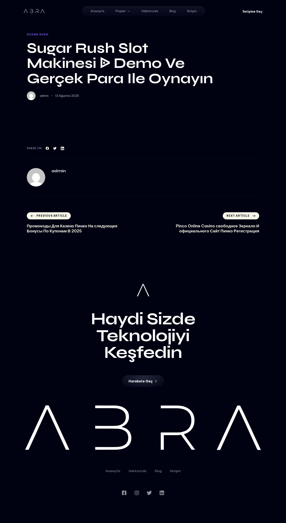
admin (44, 96)
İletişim (192, 11)
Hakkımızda (150, 11)
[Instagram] (137, 493)
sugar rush (37, 34)
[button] (252, 11)
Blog (172, 11)
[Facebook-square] (124, 493)
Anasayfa (97, 11)
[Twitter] (149, 493)
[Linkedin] (162, 493)
